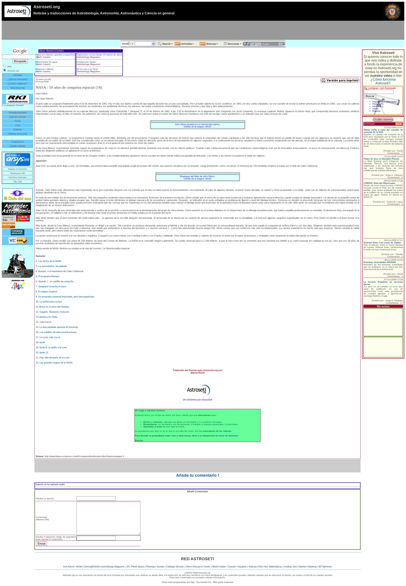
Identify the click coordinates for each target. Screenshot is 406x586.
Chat (17, 125)
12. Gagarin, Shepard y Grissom (52, 312)
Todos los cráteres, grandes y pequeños (55, 55)
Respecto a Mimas (44, 69)
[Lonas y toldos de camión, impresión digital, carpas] (17, 284)
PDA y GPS (378, 104)
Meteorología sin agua (46, 62)
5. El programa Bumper (47, 276)
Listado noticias (18, 146)
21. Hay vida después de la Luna (52, 357)
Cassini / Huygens (237, 566)
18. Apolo (40, 342)
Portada (18, 75)
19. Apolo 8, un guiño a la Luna (51, 347)
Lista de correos (17, 117)
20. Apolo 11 (42, 352)
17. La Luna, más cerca (48, 337)
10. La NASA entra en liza (49, 301)
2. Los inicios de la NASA (48, 261)
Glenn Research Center (198, 566)
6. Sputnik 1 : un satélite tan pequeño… (56, 281)
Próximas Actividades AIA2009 (379, 262)
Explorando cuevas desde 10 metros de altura (99, 55)
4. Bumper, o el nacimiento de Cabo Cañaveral (59, 271)
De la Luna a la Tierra (87, 69)
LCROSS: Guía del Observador (379, 183)
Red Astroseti (18, 88)
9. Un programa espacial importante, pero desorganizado (65, 296)
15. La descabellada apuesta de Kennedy (57, 327)
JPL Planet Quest (135, 566)
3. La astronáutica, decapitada (51, 266)
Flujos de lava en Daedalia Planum (381, 159)
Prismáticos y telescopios (384, 101)
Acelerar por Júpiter (86, 62)
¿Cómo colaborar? (17, 83)
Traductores (17, 141)
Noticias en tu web (17, 133)
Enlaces (18, 129)
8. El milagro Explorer (47, 291)
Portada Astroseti (17, 112)
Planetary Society (155, 566)
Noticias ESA (255, 566)
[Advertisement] (203, 30)
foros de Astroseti (228, 436)
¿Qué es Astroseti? (17, 79)
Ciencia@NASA (91, 566)
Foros (18, 121)
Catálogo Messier (175, 566)
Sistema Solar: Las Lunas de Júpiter (382, 242)
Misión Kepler (219, 566)
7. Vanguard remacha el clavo (51, 286)
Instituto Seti (290, 566)
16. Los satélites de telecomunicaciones (56, 332)
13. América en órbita (46, 317)
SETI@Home (325, 566)
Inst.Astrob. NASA (72, 566)
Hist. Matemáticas (273, 566)
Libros (375, 108)
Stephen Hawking (307, 566)
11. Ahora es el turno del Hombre (52, 306)
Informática (377, 106)
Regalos (376, 111)
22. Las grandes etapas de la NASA (54, 362)
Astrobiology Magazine (88, 57)
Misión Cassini (43, 57)
